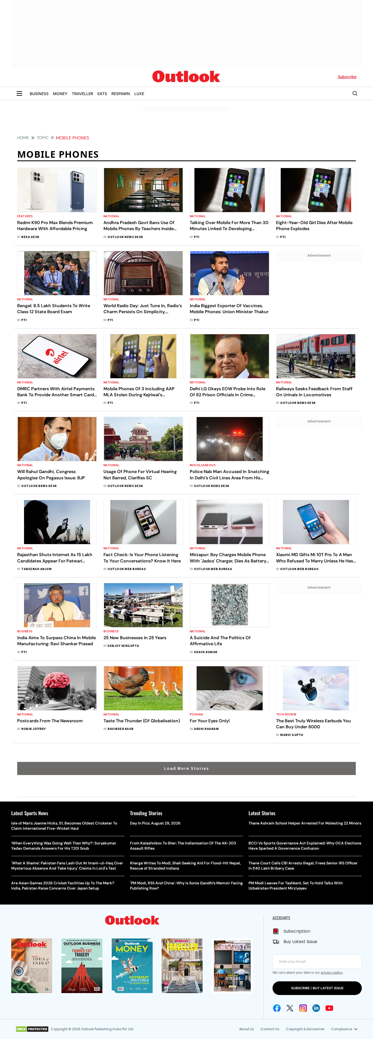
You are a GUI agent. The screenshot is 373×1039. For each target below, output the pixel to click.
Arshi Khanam (206, 729)
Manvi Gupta (291, 735)
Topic (43, 137)
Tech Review (286, 714)
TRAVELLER (82, 93)
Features (25, 216)
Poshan (196, 714)
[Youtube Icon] (329, 1008)
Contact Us (269, 1029)
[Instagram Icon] (303, 1008)
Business (25, 631)
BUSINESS (39, 93)
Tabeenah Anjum (36, 569)
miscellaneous (203, 465)
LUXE (139, 93)
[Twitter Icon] (290, 1008)
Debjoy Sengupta (123, 646)
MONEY (60, 93)
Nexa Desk (30, 237)
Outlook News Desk (125, 237)
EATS (102, 93)
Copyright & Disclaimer (305, 1029)
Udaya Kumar (205, 652)
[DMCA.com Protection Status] (32, 1029)
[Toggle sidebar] (19, 93)
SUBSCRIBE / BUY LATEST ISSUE (317, 988)
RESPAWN (120, 93)
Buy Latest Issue (300, 941)
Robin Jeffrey (33, 729)
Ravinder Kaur (120, 729)
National (111, 216)
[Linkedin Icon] (316, 1008)
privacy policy (331, 972)
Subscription (296, 931)
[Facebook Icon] (277, 1008)
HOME (23, 137)
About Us (246, 1029)
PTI (196, 237)
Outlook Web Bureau (127, 569)
